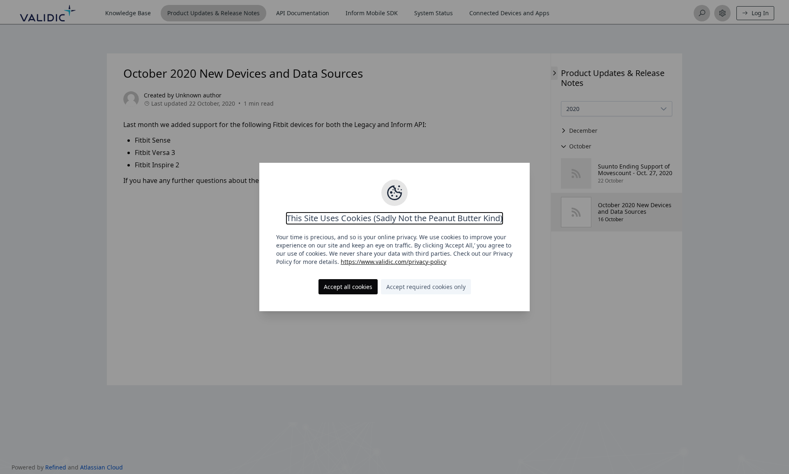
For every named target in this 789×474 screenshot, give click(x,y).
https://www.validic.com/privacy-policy (393, 262)
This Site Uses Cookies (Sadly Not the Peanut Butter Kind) (394, 218)
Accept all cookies (348, 287)
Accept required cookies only (426, 287)
